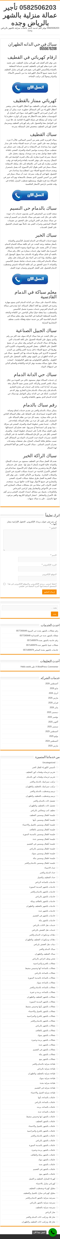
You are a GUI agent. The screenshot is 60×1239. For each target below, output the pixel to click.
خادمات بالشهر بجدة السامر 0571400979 (40, 650)
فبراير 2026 (53, 703)
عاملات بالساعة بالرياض (45, 1102)
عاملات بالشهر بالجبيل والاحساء (42, 1126)
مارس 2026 (53, 698)
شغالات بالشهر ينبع (47, 1059)
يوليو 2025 (53, 736)
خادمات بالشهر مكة (47, 920)
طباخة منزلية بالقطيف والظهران (41, 1073)
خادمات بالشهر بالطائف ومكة (42, 901)
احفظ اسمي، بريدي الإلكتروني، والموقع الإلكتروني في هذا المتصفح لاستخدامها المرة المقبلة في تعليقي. (32, 585)
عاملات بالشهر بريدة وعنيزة (43, 1150)
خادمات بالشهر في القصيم (44, 915)
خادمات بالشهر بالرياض (45, 896)
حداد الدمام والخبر (47, 872)
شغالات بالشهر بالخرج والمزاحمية (41, 1016)
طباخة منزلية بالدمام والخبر (43, 1064)
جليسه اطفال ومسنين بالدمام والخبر (40, 863)
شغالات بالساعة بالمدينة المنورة (41, 978)
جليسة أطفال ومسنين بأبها (44, 820)
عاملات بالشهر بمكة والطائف (43, 1155)
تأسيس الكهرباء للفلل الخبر (43, 767)
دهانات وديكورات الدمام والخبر (42, 935)
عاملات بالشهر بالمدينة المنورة (42, 1145)
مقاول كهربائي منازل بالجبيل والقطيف (39, 1193)
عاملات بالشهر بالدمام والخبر (43, 1136)
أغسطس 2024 (51, 741)
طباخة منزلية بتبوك (47, 1078)
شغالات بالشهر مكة (47, 1054)
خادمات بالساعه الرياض (45, 882)
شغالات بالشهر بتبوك (46, 1035)
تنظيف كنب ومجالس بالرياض (43, 810)
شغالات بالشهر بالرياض (45, 1026)
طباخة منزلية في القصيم (45, 1088)
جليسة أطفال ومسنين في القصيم (41, 844)
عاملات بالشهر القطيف (45, 1121)
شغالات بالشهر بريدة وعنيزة (43, 1040)
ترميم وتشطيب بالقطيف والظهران (40, 796)
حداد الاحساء (49, 868)
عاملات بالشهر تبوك (46, 1159)
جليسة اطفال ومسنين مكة (44, 858)
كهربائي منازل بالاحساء (45, 1183)
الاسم (53, 555)
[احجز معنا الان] (52, 1232)
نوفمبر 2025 (53, 717)
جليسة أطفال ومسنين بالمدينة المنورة (39, 834)
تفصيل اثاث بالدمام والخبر (44, 801)
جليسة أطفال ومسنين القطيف (42, 815)
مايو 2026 (54, 688)
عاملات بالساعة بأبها (46, 1097)
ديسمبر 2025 (52, 712)
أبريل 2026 (53, 693)
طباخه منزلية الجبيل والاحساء (43, 1092)
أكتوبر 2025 (53, 722)
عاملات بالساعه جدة (46, 1112)
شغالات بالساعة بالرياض (45, 973)
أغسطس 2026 (51, 683)
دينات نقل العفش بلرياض (44, 944)
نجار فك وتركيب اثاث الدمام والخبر (40, 1217)
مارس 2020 (53, 746)
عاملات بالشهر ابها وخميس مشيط (40, 1116)
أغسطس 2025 (51, 731)
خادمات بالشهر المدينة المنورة (42, 887)
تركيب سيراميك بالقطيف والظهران (40, 786)
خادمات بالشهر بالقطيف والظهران (40, 906)
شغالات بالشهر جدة (47, 1045)
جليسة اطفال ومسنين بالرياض (42, 849)
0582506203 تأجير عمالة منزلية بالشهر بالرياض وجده (30, 15)
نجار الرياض (50, 1212)
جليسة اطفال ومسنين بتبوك (43, 853)
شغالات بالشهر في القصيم (44, 1049)
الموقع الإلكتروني (49, 574)
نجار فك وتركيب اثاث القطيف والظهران (38, 1222)
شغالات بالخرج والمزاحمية (44, 963)
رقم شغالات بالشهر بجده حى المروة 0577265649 (37, 631)
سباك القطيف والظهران (45, 954)
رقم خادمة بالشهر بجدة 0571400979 (42, 640)
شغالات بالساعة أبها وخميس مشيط (40, 968)
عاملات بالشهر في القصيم (44, 1169)
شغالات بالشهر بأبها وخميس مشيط (40, 1006)
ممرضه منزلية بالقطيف (45, 1207)
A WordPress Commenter (47, 667)
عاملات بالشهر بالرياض (45, 1140)
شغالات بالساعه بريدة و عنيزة (42, 992)
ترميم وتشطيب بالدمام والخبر (42, 791)
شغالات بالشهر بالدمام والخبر (43, 1021)
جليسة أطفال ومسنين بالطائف (42, 829)
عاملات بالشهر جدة (47, 1164)
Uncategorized (48, 762)
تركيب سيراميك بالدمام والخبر (42, 782)
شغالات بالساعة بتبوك (46, 982)
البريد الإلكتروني (49, 565)
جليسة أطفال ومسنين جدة (44, 839)
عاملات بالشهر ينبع (47, 1174)
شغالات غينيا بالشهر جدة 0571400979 (42, 645)
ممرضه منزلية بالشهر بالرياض (42, 1203)
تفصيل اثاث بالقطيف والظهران (42, 805)
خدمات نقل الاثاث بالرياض (44, 925)
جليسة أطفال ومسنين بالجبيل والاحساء (38, 825)
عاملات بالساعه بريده (46, 1107)
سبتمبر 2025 (52, 726)
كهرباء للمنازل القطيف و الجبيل (42, 1179)
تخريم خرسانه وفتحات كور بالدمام (41, 777)
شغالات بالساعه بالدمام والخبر (42, 987)
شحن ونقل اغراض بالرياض (43, 959)
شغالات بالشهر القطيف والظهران (41, 997)
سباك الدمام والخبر (47, 949)
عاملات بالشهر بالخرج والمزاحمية (41, 1131)
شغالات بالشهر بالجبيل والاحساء (41, 1011)
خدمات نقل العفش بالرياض (43, 930)
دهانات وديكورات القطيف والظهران (40, 939)
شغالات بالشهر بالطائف (45, 1030)
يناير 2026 (54, 707)
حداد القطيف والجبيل (46, 877)
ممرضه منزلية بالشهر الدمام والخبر (40, 1198)
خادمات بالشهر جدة (47, 911)
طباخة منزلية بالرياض (46, 1069)
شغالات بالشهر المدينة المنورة (42, 1002)
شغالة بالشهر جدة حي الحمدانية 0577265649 (39, 635)
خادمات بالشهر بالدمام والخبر (42, 892)
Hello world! (25, 667)
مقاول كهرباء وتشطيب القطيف (42, 1188)
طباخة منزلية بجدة (47, 1083)
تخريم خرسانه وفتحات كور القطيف (40, 772)
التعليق (53, 528)
